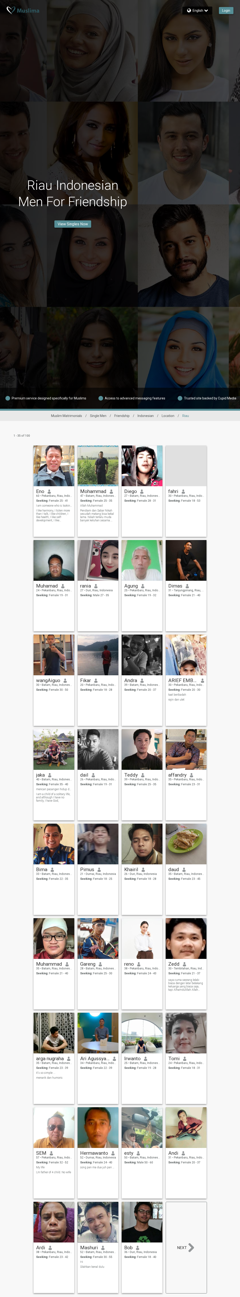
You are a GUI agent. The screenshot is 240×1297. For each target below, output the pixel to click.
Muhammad (49, 964)
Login (226, 10)
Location (168, 416)
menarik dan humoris (49, 1077)
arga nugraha (50, 1058)
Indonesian (146, 416)
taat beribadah (177, 694)
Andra (130, 680)
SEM (41, 1153)
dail (84, 775)
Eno (40, 491)
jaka (40, 775)
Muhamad (47, 586)
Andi (173, 1153)
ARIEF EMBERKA (183, 680)
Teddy (131, 775)
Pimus (87, 869)
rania (85, 586)
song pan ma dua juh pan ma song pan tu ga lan (98, 1167)
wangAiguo (48, 680)
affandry (177, 775)
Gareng (87, 964)
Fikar (85, 680)
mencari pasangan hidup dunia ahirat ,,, (54, 789)
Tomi (174, 1058)
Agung (131, 586)
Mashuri (89, 1247)
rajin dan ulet (176, 699)
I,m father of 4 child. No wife (53, 1172)
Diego (130, 491)
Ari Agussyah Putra (94, 1058)
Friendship (122, 416)
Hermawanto (94, 1153)
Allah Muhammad (91, 505)
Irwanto (132, 1058)
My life (40, 1167)
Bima (41, 869)
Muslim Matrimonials (66, 416)
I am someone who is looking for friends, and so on (54, 505)
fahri (173, 491)
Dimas (175, 586)
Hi (81, 1262)
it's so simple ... (45, 1072)
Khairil (131, 869)
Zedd (174, 964)
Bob (128, 1247)
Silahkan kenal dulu (92, 1266)
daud (173, 869)
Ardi (40, 1247)
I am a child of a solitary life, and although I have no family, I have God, (53, 797)
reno (129, 964)
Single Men (98, 416)
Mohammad (93, 491)
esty (128, 1153)
